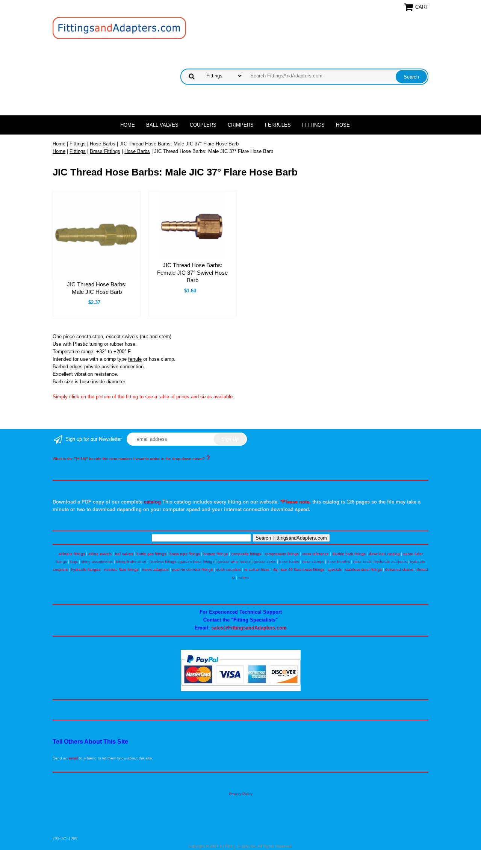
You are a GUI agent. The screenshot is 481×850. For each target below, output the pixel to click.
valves (243, 577)
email (73, 758)
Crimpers (241, 125)
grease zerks (265, 562)
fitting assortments (97, 562)
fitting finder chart (131, 562)
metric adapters (155, 569)
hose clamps (313, 562)
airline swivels (100, 554)
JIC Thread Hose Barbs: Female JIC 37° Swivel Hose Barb (192, 272)
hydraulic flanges (85, 569)
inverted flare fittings (121, 569)
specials (335, 569)
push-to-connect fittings (192, 569)
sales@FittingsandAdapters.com (249, 628)
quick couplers (228, 569)
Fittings (313, 125)
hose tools (362, 562)
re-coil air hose (256, 569)
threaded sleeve (399, 569)
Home (127, 125)
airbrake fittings (72, 554)
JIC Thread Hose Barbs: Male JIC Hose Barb (97, 288)
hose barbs (289, 562)
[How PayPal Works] (241, 690)
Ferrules (278, 125)
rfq (275, 569)
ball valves (124, 554)
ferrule (135, 359)
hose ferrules (338, 562)
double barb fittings (349, 554)
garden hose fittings (197, 562)
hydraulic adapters (391, 562)
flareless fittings (163, 562)
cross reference (315, 554)
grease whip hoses (234, 562)
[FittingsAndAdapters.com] (119, 27)
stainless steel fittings (363, 569)
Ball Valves (162, 125)
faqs (74, 562)
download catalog (384, 554)
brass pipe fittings (184, 554)
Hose (343, 125)
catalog (152, 502)
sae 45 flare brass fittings (302, 569)
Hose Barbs (102, 144)
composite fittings (246, 554)
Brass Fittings (105, 151)
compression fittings (282, 554)
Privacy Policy (241, 794)
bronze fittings (215, 554)
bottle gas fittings (151, 554)
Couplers (203, 125)
